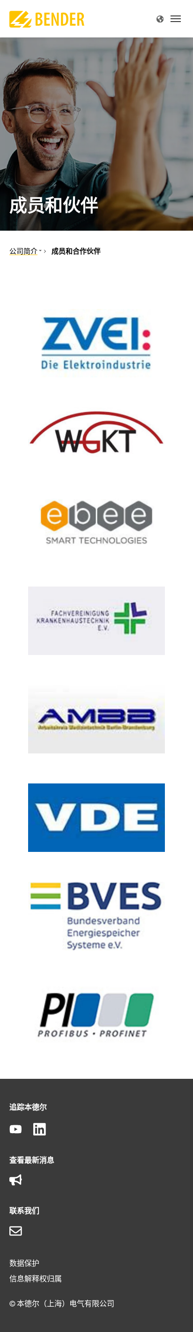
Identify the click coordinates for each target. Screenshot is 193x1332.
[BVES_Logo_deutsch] (96, 916)
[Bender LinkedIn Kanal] (45, 1130)
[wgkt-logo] (96, 432)
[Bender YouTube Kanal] (21, 1130)
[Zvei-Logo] (96, 343)
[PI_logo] (96, 1014)
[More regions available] (160, 18)
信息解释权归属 (35, 1278)
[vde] (96, 817)
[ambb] (96, 719)
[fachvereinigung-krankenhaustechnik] (96, 621)
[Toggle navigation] (176, 19)
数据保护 (24, 1263)
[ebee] (96, 522)
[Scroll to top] (172, 1311)
